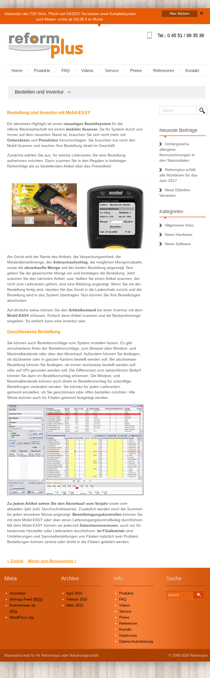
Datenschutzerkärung (136, 641)
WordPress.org (21, 617)
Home (16, 70)
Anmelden (18, 593)
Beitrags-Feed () (26, 599)
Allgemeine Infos (179, 225)
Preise (136, 70)
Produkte (42, 70)
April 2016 (74, 593)
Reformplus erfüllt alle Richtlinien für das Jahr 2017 (178, 175)
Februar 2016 (76, 599)
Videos (87, 70)
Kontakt (192, 70)
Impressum (128, 635)
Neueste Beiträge (178, 130)
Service (112, 70)
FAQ (66, 70)
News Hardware (178, 234)
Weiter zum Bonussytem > (52, 561)
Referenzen (163, 70)
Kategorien (171, 211)
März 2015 (74, 605)
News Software (178, 244)
